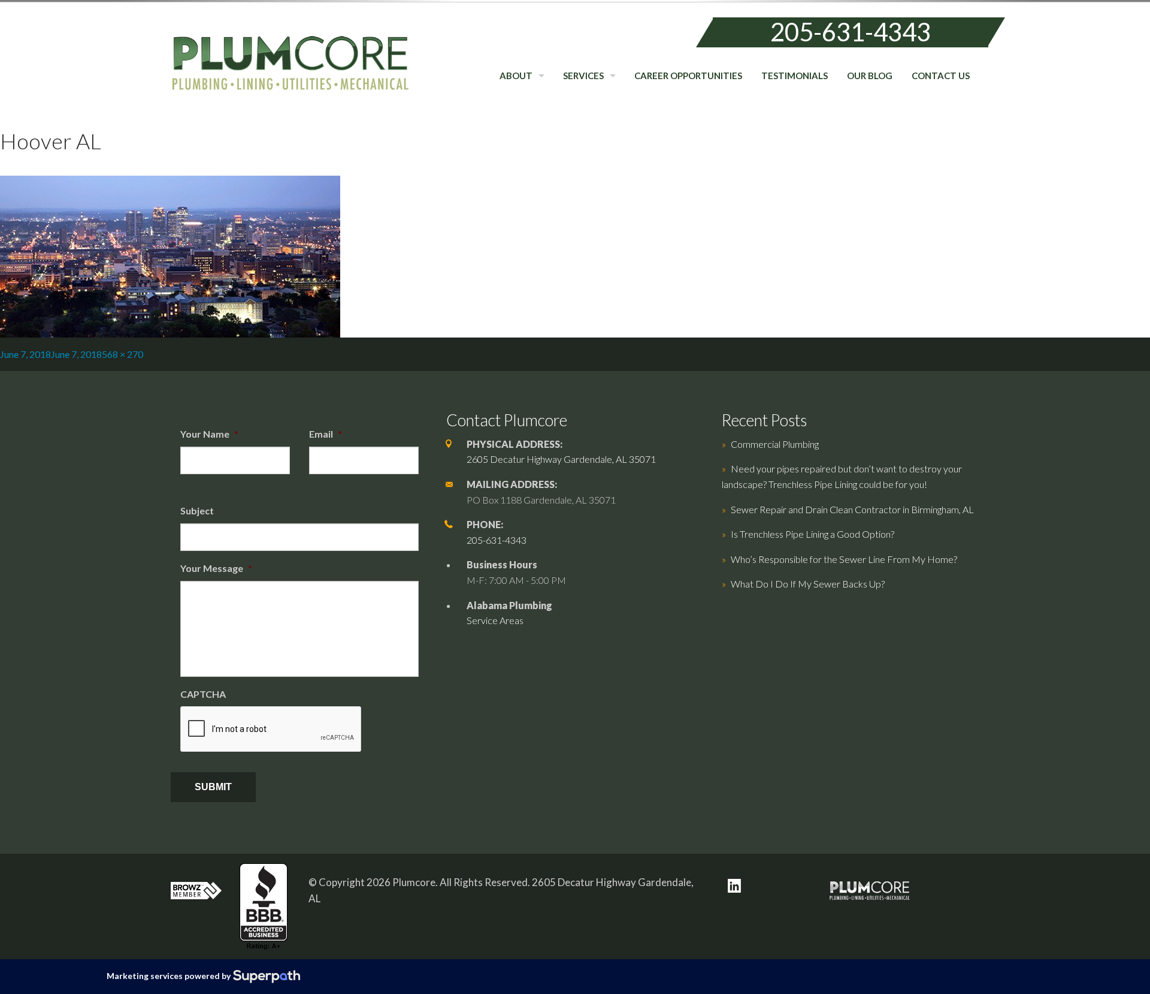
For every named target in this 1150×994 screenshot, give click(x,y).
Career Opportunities (688, 75)
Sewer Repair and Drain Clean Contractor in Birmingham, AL (852, 509)
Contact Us (941, 75)
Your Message (216, 568)
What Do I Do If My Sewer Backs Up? (808, 583)
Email (325, 433)
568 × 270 (122, 354)
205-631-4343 (850, 32)
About (516, 75)
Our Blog (869, 75)
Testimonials (794, 75)
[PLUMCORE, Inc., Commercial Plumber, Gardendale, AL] (264, 906)
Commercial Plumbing (775, 444)
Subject (197, 510)
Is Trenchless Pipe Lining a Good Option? (812, 534)
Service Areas (495, 620)
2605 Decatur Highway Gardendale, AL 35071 (561, 459)
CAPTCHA (203, 694)
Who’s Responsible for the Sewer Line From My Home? (844, 559)
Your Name (209, 433)
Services (583, 75)
